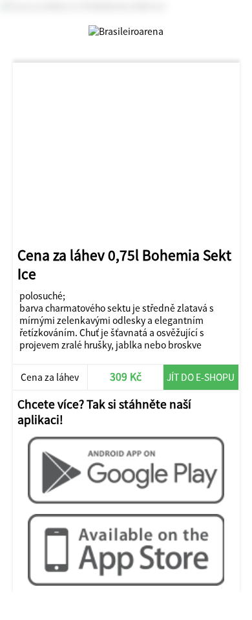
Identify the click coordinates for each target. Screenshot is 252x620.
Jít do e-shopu (201, 377)
